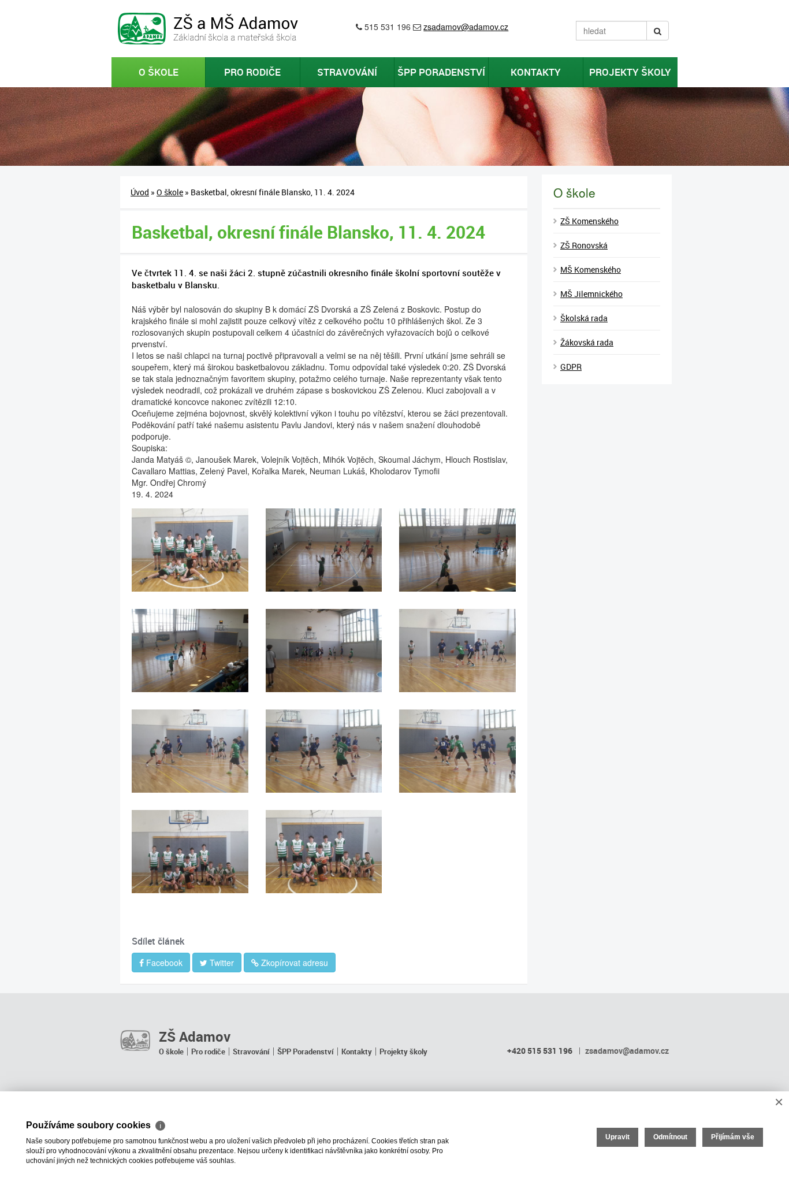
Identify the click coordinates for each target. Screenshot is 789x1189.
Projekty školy (630, 72)
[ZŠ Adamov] (135, 1039)
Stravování (347, 72)
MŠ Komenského (590, 269)
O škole (158, 72)
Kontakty (536, 72)
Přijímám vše (732, 1137)
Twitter (220, 962)
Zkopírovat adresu (293, 962)
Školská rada (584, 318)
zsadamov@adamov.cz (465, 26)
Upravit (617, 1137)
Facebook (163, 962)
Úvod (140, 192)
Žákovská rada (586, 342)
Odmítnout (670, 1137)
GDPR (571, 366)
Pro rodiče (252, 72)
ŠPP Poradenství (441, 72)
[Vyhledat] (657, 30)
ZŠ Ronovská (584, 245)
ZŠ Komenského (589, 220)
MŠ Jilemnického (591, 293)
